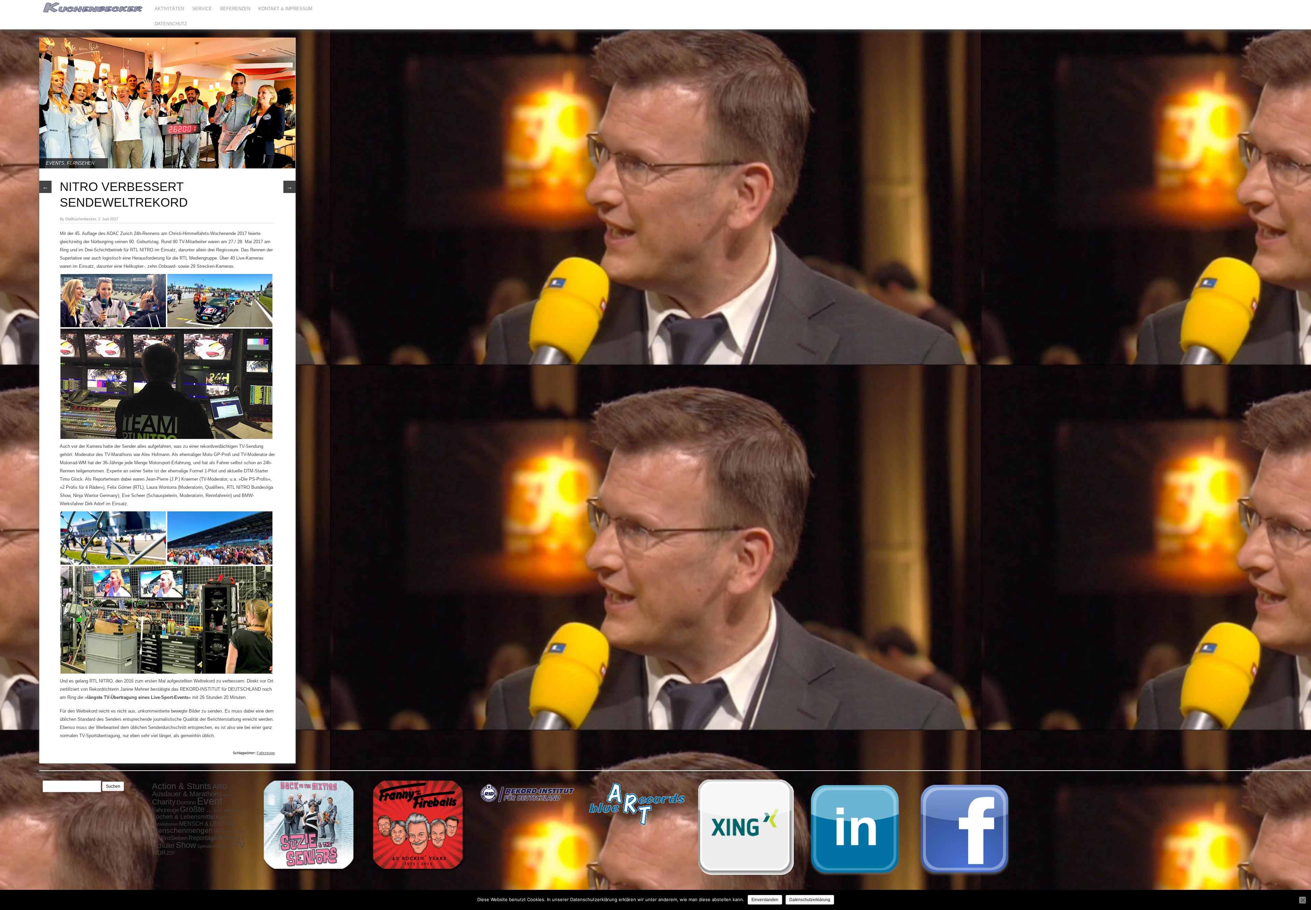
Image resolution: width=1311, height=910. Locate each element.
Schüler (163, 845)
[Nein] (1302, 900)
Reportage (202, 838)
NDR (156, 839)
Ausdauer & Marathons (187, 794)
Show (186, 845)
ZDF (171, 853)
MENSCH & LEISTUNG (208, 824)
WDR (159, 852)
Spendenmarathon (215, 846)
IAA (217, 811)
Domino (186, 802)
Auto (226, 795)
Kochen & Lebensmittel (183, 816)
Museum (236, 831)
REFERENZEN (235, 8)
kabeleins (231, 810)
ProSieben (174, 838)
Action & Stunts (181, 786)
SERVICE (202, 8)
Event (209, 800)
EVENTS (55, 163)
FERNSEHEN (80, 163)
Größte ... (196, 809)
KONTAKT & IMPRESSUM (285, 8)
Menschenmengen (182, 830)
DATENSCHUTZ (171, 23)
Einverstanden (764, 899)
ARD (219, 787)
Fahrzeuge (266, 753)
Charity (163, 802)
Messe (220, 831)
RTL (224, 837)
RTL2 (238, 838)
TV (239, 845)
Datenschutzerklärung (809, 899)
